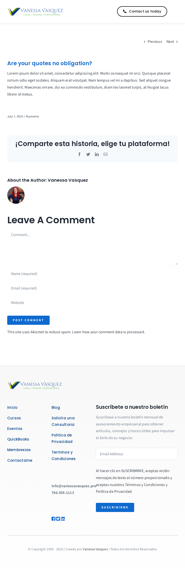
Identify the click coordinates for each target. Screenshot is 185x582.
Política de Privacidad (114, 491)
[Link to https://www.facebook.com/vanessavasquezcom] (52, 519)
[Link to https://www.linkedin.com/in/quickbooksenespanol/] (66, 519)
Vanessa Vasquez (68, 180)
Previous (155, 41)
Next (170, 41)
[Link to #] (174, 11)
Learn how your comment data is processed (108, 331)
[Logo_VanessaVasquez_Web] (35, 8)
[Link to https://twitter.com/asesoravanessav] (56, 519)
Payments (32, 116)
